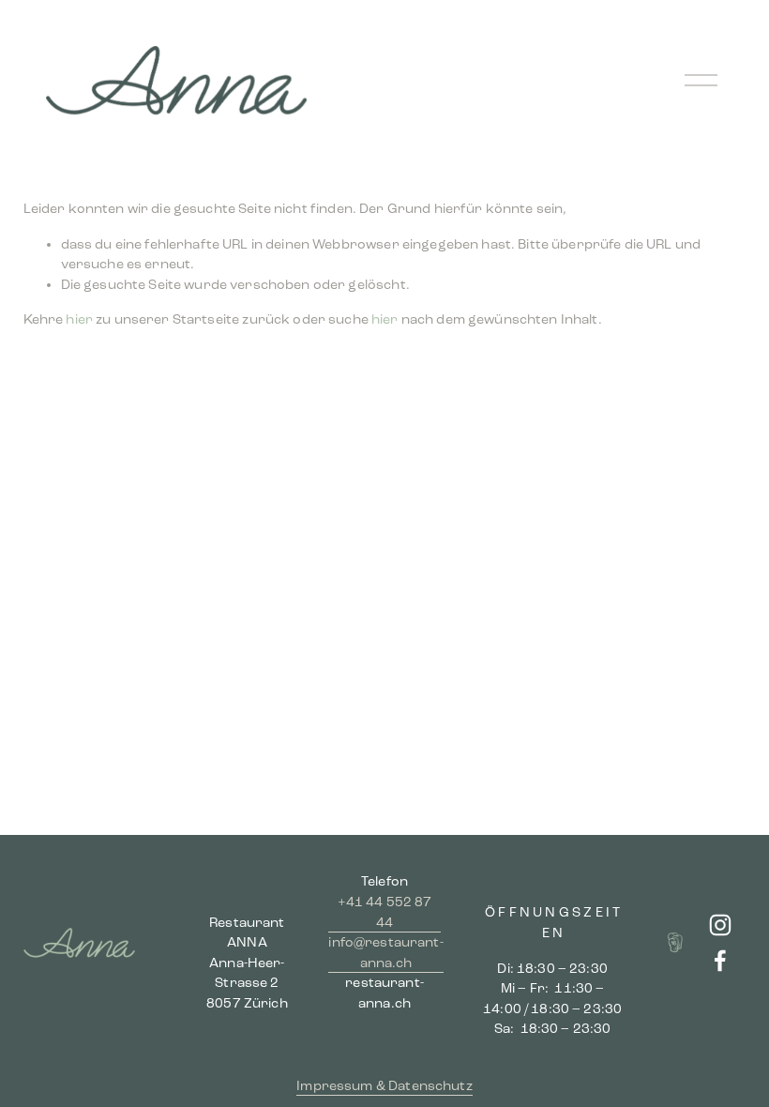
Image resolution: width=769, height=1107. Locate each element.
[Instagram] (720, 925)
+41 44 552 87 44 (385, 912)
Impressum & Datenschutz (384, 1086)
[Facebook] (720, 960)
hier (79, 319)
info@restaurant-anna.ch (385, 952)
